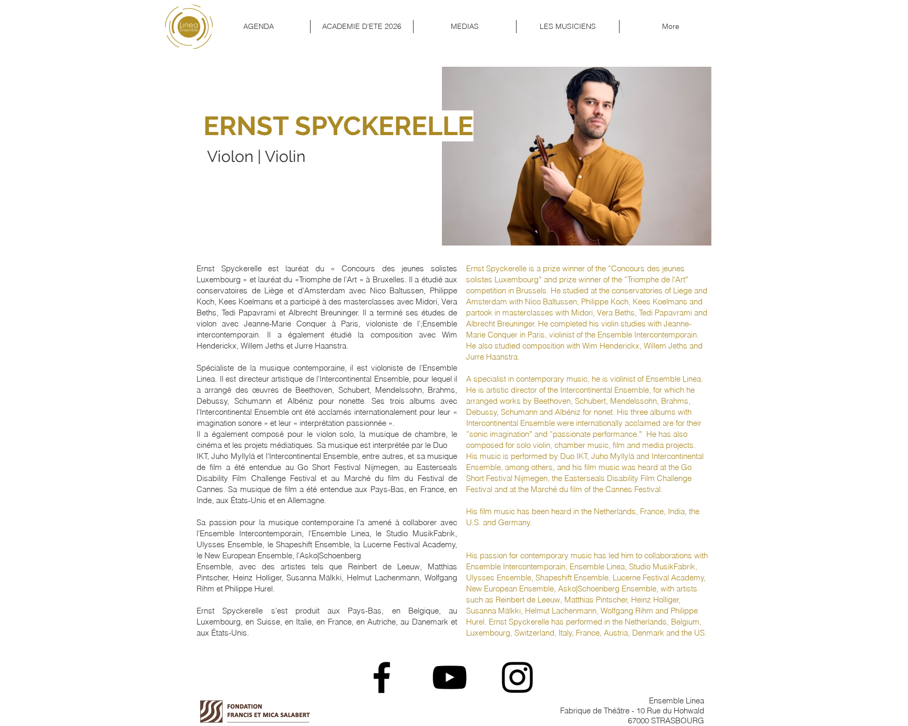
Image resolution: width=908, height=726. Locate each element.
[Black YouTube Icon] (449, 677)
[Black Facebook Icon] (382, 677)
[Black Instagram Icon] (517, 677)
